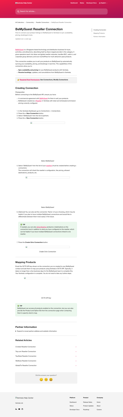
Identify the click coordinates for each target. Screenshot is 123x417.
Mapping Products (99, 33)
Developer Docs (91, 3)
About (98, 406)
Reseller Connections (42, 22)
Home (98, 402)
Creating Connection (99, 30)
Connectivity (30, 22)
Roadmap (86, 409)
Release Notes (87, 402)
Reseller (39, 101)
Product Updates (88, 406)
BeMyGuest (19, 49)
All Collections (19, 22)
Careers (99, 409)
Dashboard (74, 3)
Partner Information (99, 36)
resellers (49, 165)
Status (82, 3)
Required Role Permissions (30, 80)
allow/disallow (42, 227)
